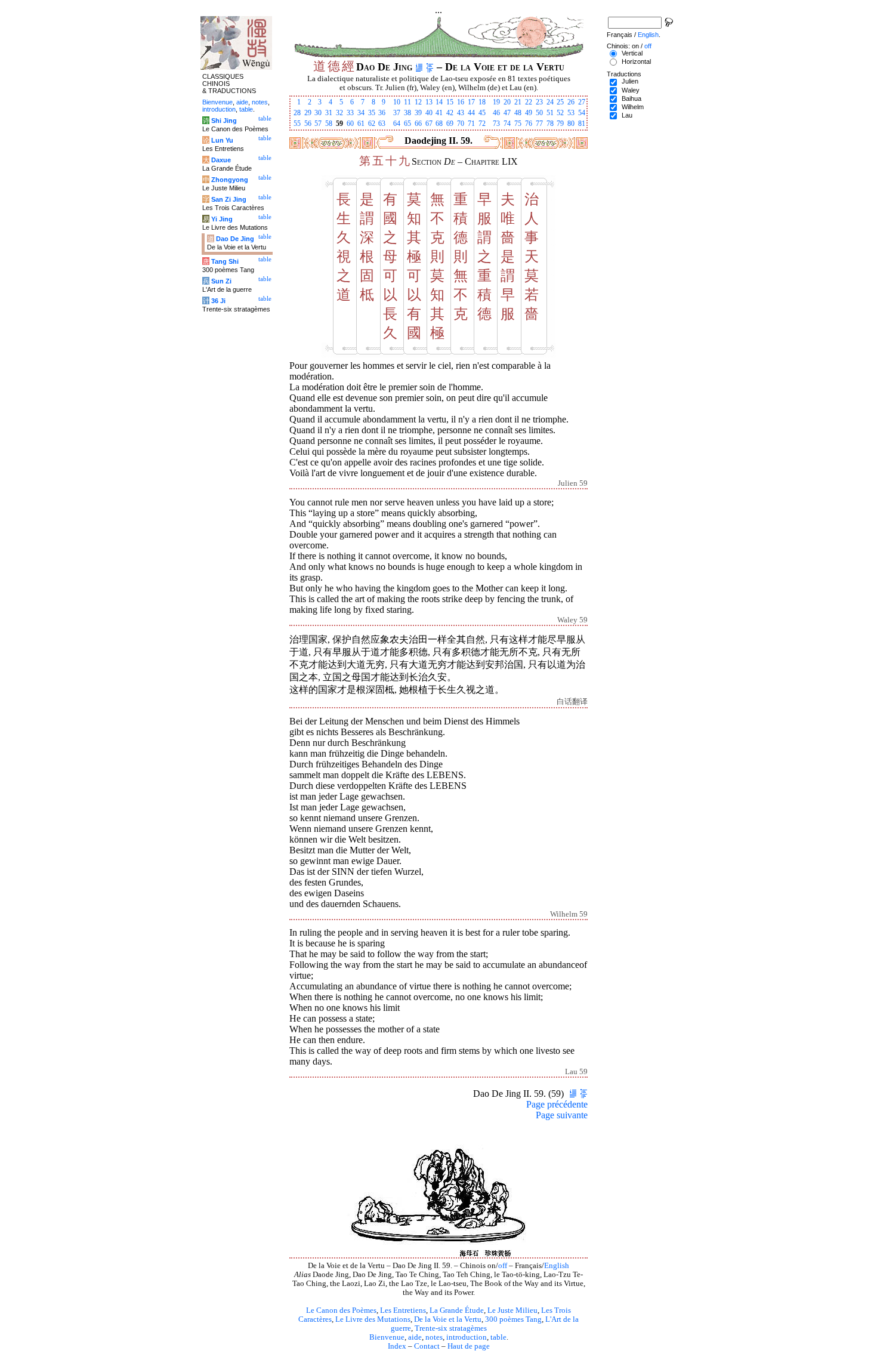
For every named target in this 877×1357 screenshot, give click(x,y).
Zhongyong (229, 179)
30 (318, 113)
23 (539, 102)
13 (429, 102)
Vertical (632, 53)
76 (528, 123)
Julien (630, 81)
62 (371, 123)
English (556, 1266)
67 (429, 123)
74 (507, 123)
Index (397, 1346)
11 (407, 102)
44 (471, 113)
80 (571, 123)
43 (460, 113)
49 (528, 113)
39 (418, 113)
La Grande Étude (457, 1310)
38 (407, 113)
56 (307, 123)
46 (496, 113)
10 (396, 102)
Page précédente (557, 1104)
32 (339, 113)
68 (439, 123)
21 (517, 102)
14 (439, 102)
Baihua (631, 98)
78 (550, 123)
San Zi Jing (228, 199)
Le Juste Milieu (512, 1310)
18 (482, 102)
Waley (631, 90)
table (498, 1337)
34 (361, 113)
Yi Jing (222, 219)
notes (434, 1337)
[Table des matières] (430, 67)
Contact (427, 1346)
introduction (466, 1337)
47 (507, 113)
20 (507, 102)
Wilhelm (633, 106)
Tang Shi (225, 261)
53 (571, 113)
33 (350, 113)
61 (361, 123)
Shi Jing (224, 120)
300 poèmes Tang (513, 1319)
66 (418, 123)
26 (571, 102)
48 (517, 113)
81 (581, 123)
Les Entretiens (403, 1310)
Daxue (221, 160)
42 (449, 113)
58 (328, 123)
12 (418, 102)
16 (460, 102)
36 (381, 113)
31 (328, 113)
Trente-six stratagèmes (451, 1328)
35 (371, 113)
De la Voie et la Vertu (447, 1319)
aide (415, 1337)
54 (581, 113)
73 (496, 123)
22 (528, 102)
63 (381, 123)
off (502, 1266)
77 (539, 123)
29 (307, 113)
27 (581, 102)
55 (297, 123)
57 (318, 123)
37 (396, 113)
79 (560, 123)
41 (439, 113)
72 (482, 123)
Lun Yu (222, 140)
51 (550, 113)
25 (560, 102)
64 (396, 123)
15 (449, 102)
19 (496, 102)
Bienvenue (386, 1337)
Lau (627, 115)
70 (460, 123)
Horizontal (636, 61)
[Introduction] (419, 67)
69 (449, 123)
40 (429, 113)
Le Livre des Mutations (372, 1319)
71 (471, 123)
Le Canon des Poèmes (341, 1310)
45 (482, 113)
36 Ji (218, 300)
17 (471, 102)
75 (517, 123)
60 (350, 123)
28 (297, 113)
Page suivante (562, 1115)
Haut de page (468, 1346)
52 (560, 113)
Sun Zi (221, 281)
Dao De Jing (235, 238)
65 (407, 123)
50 (539, 113)
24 (550, 102)
